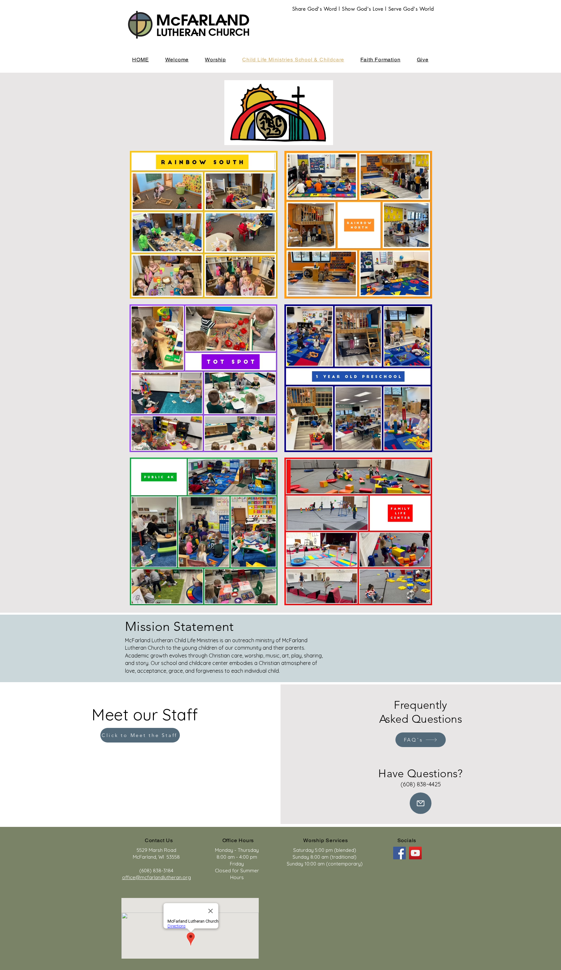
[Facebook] (399, 853)
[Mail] (420, 803)
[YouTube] (415, 853)
